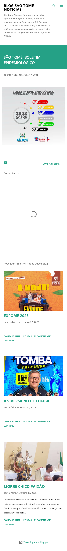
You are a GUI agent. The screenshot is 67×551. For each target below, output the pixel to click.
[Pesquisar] (54, 5)
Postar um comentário (37, 336)
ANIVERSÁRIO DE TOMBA (26, 400)
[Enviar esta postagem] (5, 163)
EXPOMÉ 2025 (16, 315)
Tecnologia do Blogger (35, 542)
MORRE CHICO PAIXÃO (24, 486)
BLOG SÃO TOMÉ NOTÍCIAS (19, 7)
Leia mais (9, 340)
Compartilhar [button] (51, 163)
